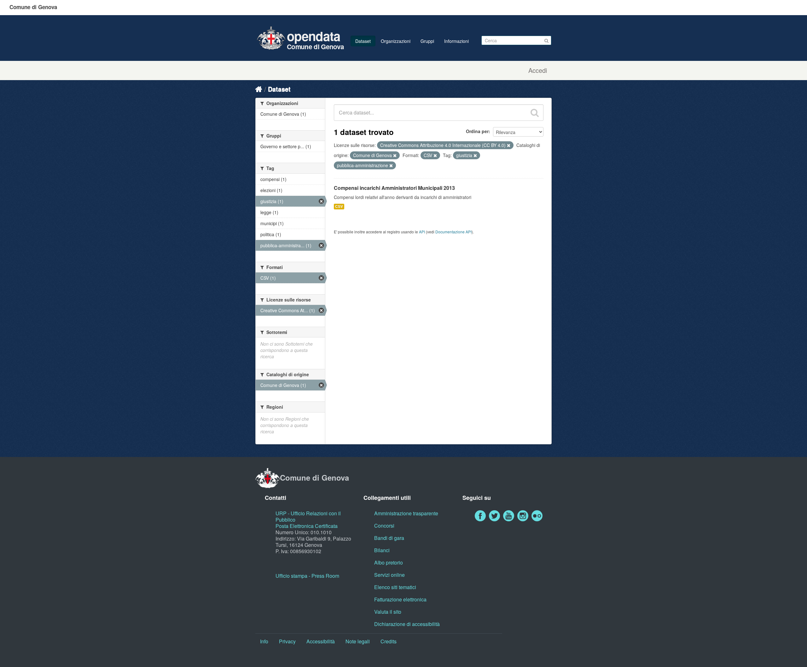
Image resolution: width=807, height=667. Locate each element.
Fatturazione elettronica (400, 599)
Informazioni (456, 41)
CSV (339, 206)
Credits (388, 641)
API (422, 231)
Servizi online (389, 574)
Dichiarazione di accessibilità (407, 624)
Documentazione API (453, 231)
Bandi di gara (389, 537)
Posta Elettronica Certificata (307, 526)
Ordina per (477, 131)
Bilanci (382, 550)
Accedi (537, 70)
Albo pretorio (388, 562)
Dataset (363, 41)
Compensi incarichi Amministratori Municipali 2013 (394, 187)
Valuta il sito (387, 611)
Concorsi (384, 525)
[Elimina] (508, 145)
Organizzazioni (395, 41)
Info (264, 641)
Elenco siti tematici (395, 587)
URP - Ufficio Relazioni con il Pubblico (308, 516)
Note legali (357, 641)
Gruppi (427, 41)
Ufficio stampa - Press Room (307, 575)
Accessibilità (320, 641)
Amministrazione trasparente (406, 513)
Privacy (287, 641)
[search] (535, 112)
